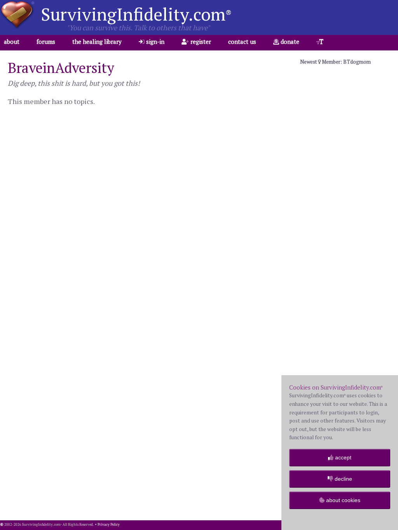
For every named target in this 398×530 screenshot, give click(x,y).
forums (46, 41)
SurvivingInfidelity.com (136, 14)
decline (342, 479)
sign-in (154, 41)
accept (342, 457)
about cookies (342, 500)
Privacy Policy (109, 524)
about (11, 41)
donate (289, 41)
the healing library (97, 41)
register (200, 41)
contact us (242, 41)
